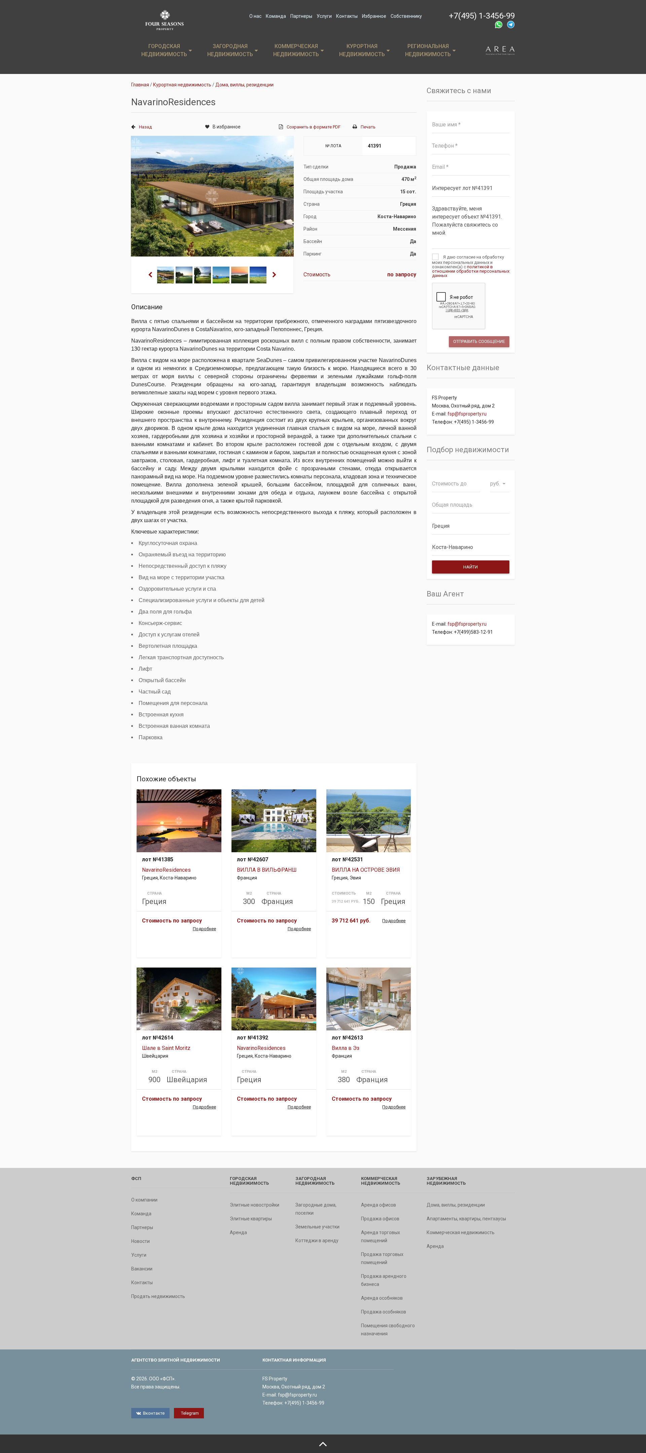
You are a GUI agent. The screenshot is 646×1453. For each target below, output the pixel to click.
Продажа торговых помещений (382, 1258)
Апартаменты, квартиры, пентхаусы (466, 1218)
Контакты (347, 16)
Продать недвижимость (158, 1296)
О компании (144, 1200)
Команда (276, 16)
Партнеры (301, 16)
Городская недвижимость (164, 50)
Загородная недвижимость (230, 50)
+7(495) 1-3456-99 (482, 16)
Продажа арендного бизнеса (383, 1280)
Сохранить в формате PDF (313, 126)
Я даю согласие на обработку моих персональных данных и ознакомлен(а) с (470, 266)
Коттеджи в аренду (316, 1240)
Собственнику (406, 16)
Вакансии (141, 1268)
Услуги (324, 16)
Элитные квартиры (251, 1218)
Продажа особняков (383, 1311)
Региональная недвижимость (428, 50)
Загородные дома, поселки (315, 1209)
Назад (145, 126)
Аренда (238, 1232)
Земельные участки (317, 1226)
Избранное (374, 16)
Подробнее (204, 928)
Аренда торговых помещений (380, 1236)
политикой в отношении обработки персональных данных (470, 271)
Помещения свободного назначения (388, 1329)
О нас (255, 16)
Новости (140, 1241)
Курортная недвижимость (362, 50)
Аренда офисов (378, 1205)
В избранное (227, 126)
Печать (368, 126)
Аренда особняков (382, 1298)
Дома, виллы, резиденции (456, 1205)
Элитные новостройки (254, 1205)
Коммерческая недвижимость (296, 50)
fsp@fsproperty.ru (467, 414)
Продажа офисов (380, 1218)
